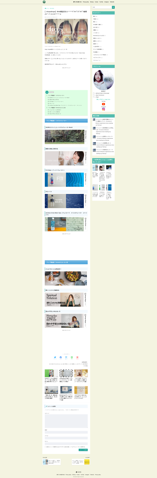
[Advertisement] (66, 79)
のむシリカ (51, 103)
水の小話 (51, 364)
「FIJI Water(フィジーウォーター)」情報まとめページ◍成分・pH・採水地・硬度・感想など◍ (108, 195)
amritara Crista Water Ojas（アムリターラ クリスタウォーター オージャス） (65, 105)
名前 (46, 430)
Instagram (106, 1)
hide (51, 92)
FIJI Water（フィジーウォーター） (56, 101)
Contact (96, 1)
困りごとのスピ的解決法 (54, 111)
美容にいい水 (68, 364)
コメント (47, 413)
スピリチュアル (97, 57)
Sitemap (92, 1)
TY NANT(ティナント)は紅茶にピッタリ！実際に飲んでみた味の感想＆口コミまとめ (108, 175)
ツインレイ (96, 60)
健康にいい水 (75, 364)
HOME (79, 472)
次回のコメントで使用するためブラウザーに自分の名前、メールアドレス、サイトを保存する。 (66, 446)
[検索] (113, 7)
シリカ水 (96, 32)
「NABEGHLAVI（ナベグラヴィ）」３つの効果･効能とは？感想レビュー (102, 194)
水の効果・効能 (97, 24)
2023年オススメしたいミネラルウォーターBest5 (58, 97)
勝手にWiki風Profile (77, 1)
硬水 (95, 21)
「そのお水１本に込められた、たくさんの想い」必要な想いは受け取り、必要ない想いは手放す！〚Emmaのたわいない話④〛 (102, 177)
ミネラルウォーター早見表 (100, 54)
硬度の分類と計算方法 (53, 99)
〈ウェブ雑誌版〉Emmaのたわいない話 (56, 107)
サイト (46, 441)
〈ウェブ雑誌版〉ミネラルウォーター (55, 95)
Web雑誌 (85, 365)
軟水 (95, 16)
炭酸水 (95, 30)
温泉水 (95, 43)
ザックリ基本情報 (83, 364)
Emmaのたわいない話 (59, 364)
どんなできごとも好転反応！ (55, 109)
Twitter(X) (112, 1)
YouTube (101, 1)
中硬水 (95, 19)
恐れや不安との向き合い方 (54, 113)
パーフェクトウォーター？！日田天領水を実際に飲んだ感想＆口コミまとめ (95, 194)
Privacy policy (86, 1)
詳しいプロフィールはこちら (103, 99)
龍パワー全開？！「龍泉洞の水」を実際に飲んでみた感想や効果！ (95, 174)
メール (47, 435)
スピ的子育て (97, 46)
